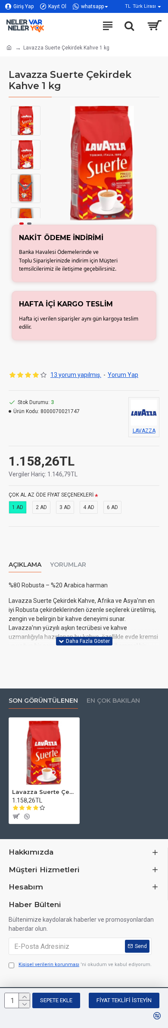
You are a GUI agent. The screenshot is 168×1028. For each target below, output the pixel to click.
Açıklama (25, 564)
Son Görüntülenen (43, 700)
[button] (90, 217)
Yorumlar (68, 564)
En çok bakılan (113, 700)
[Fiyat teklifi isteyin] (16, 816)
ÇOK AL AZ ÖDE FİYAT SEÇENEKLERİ (51, 495)
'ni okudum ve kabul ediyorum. (85, 964)
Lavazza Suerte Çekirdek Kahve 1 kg (44, 791)
